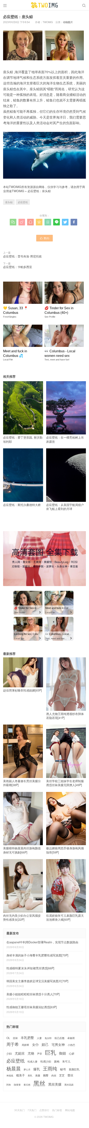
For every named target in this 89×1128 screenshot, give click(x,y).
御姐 (62, 1053)
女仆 (35, 1044)
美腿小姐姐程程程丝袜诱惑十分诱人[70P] (33, 994)
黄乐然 (27, 1084)
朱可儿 (66, 1061)
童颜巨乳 (74, 1069)
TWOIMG (18, 191)
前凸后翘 (59, 1038)
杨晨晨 (13, 1068)
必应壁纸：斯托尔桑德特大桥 (22, 505)
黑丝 (39, 1083)
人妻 (39, 1038)
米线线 (9, 1075)
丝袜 (15, 1038)
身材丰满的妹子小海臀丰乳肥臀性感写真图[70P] (37, 955)
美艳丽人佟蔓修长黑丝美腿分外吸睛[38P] (22, 783)
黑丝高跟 (68, 1084)
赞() (44, 238)
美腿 (37, 1075)
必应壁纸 (23, 202)
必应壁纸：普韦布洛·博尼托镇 (22, 256)
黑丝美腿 (54, 1084)
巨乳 (50, 1052)
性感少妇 (45, 1061)
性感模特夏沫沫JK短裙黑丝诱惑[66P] (30, 968)
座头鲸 (9, 202)
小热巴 (71, 1044)
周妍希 (25, 1044)
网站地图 (70, 1110)
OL (8, 1038)
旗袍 (56, 1061)
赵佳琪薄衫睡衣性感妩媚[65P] (22, 690)
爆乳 (36, 1069)
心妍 (71, 1053)
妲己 (45, 1044)
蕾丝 (70, 1075)
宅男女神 (58, 1044)
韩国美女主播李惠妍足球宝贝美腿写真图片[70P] (37, 981)
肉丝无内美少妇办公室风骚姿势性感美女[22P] (22, 917)
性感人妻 (32, 1061)
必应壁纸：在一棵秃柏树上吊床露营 (65, 439)
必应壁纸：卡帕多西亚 (17, 267)
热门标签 (57, 1110)
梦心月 (27, 1069)
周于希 (12, 1044)
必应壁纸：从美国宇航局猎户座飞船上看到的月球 (65, 507)
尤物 (31, 1053)
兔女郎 (48, 1038)
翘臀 (45, 1075)
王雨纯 (50, 1068)
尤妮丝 (20, 1053)
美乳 (30, 1075)
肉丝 (53, 1075)
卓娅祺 (71, 1038)
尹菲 (39, 1053)
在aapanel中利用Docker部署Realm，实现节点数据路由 (42, 942)
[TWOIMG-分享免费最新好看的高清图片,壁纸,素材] (44, 5)
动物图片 (68, 22)
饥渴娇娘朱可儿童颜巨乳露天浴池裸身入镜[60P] (65, 917)
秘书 (63, 1069)
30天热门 (19, 1110)
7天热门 (32, 1110)
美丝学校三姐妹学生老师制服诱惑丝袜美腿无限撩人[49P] (65, 783)
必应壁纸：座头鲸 (39, 191)
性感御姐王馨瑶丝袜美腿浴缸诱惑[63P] (31, 1007)
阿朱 (8, 1084)
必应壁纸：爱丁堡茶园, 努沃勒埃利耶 (22, 439)
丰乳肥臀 (27, 1037)
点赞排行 (44, 1110)
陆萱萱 (17, 1084)
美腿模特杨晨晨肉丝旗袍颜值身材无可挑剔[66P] (22, 850)
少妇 (9, 1053)
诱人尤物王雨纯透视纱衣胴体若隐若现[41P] (65, 716)
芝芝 (62, 1075)
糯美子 (20, 1075)
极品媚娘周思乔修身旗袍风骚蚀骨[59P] (65, 850)
